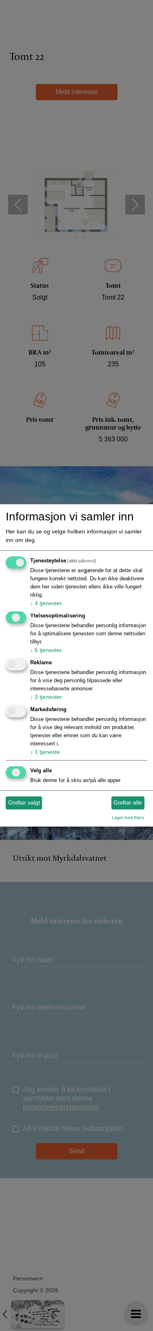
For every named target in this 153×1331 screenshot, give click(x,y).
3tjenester (46, 697)
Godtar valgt (24, 802)
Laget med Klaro (128, 817)
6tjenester (46, 650)
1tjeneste (45, 752)
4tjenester (46, 603)
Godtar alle (127, 802)
